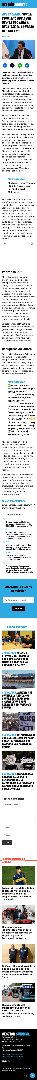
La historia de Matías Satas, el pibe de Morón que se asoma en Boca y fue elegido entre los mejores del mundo (18, 894)
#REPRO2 (13, 401)
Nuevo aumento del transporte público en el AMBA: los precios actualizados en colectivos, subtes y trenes (18, 1011)
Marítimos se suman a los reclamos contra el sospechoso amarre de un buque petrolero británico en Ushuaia (18, 536)
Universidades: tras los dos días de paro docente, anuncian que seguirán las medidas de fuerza (18, 547)
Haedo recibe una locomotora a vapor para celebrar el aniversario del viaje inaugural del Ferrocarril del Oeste (17, 933)
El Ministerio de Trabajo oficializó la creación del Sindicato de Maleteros (21, 188)
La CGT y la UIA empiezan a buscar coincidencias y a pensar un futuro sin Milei (19, 557)
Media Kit (6, 1061)
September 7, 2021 (18, 434)
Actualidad (11, 14)
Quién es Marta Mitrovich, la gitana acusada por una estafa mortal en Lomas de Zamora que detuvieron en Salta (18, 972)
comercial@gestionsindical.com (12, 1054)
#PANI (11, 391)
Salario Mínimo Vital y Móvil (13, 508)
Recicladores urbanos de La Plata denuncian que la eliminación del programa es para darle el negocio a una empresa (18, 781)
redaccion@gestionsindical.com (12, 1056)
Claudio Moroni (8, 505)
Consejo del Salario (25, 505)
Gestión (14, 4)
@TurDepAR (15, 419)
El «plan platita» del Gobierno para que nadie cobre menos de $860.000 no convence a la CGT (19, 524)
